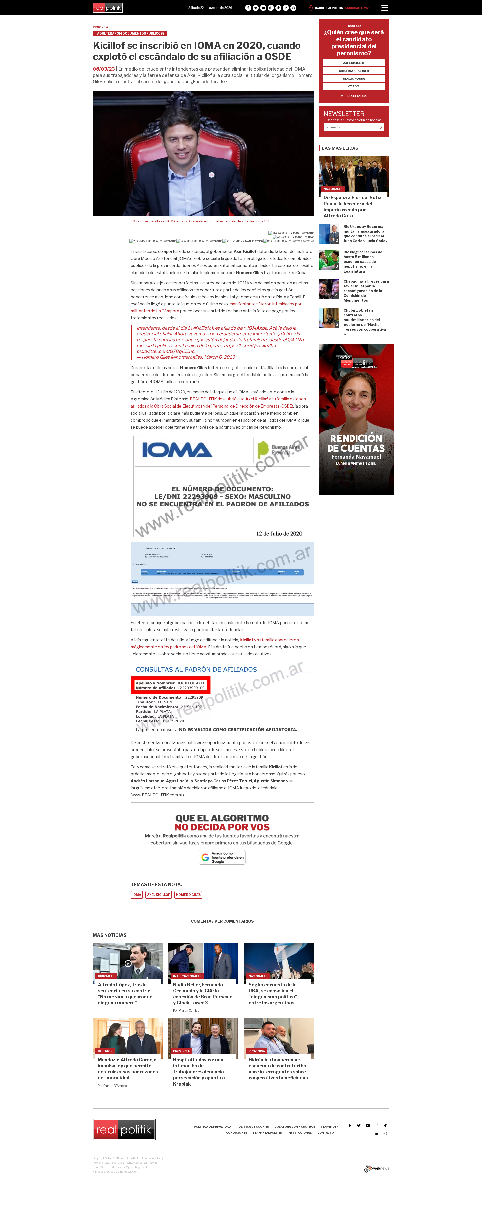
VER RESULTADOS (354, 96)
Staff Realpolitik (267, 1132)
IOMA (136, 895)
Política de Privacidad (212, 1126)
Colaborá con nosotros (295, 1126)
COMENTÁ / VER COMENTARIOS (222, 921)
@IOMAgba (255, 328)
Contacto (325, 1132)
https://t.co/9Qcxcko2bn (250, 345)
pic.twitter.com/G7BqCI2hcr (166, 351)
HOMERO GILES (188, 895)
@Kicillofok (202, 328)
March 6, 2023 (219, 357)
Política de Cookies (252, 1126)
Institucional (300, 1132)
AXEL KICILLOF (158, 895)
